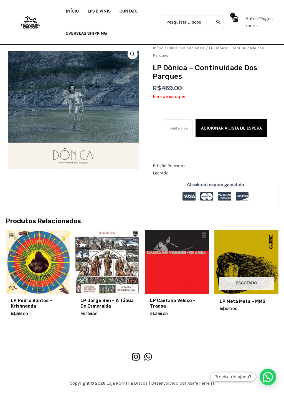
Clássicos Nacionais (186, 48)
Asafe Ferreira (201, 383)
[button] (133, 54)
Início (158, 48)
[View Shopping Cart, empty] (234, 22)
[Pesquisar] (218, 22)
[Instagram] (135, 356)
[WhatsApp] (148, 356)
